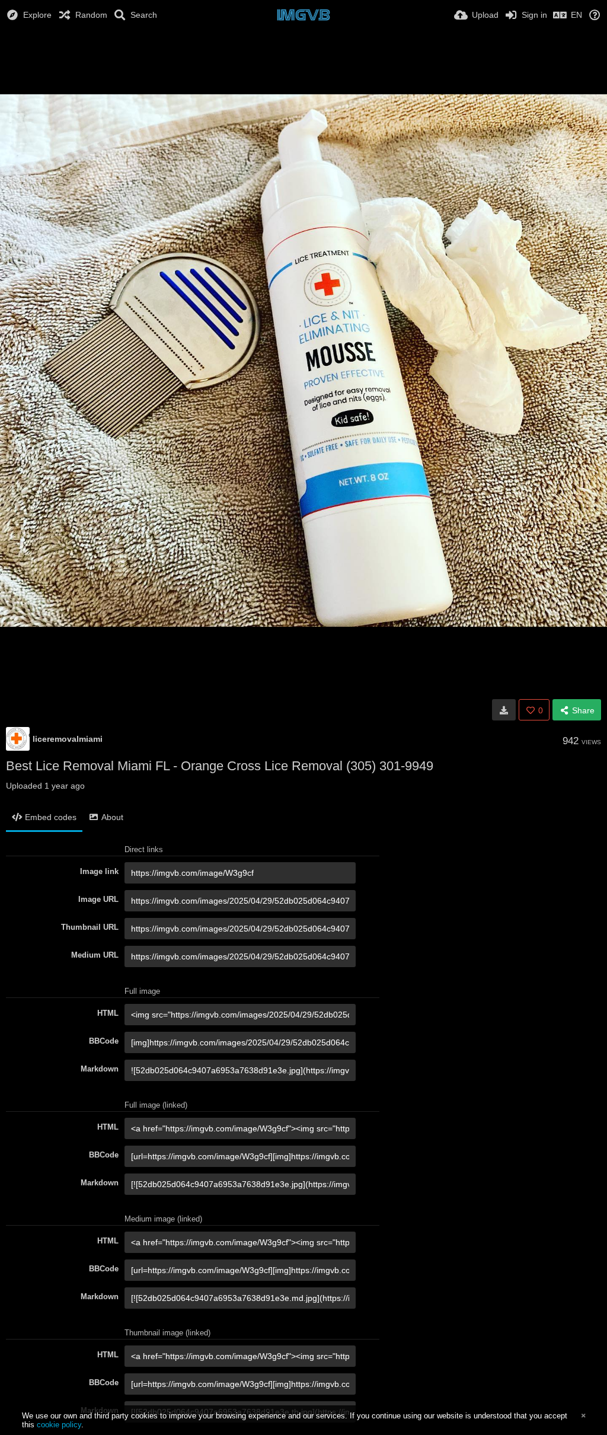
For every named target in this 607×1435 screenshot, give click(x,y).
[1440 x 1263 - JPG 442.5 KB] (504, 709)
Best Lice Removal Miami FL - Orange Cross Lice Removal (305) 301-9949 (219, 765)
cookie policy (59, 1424)
